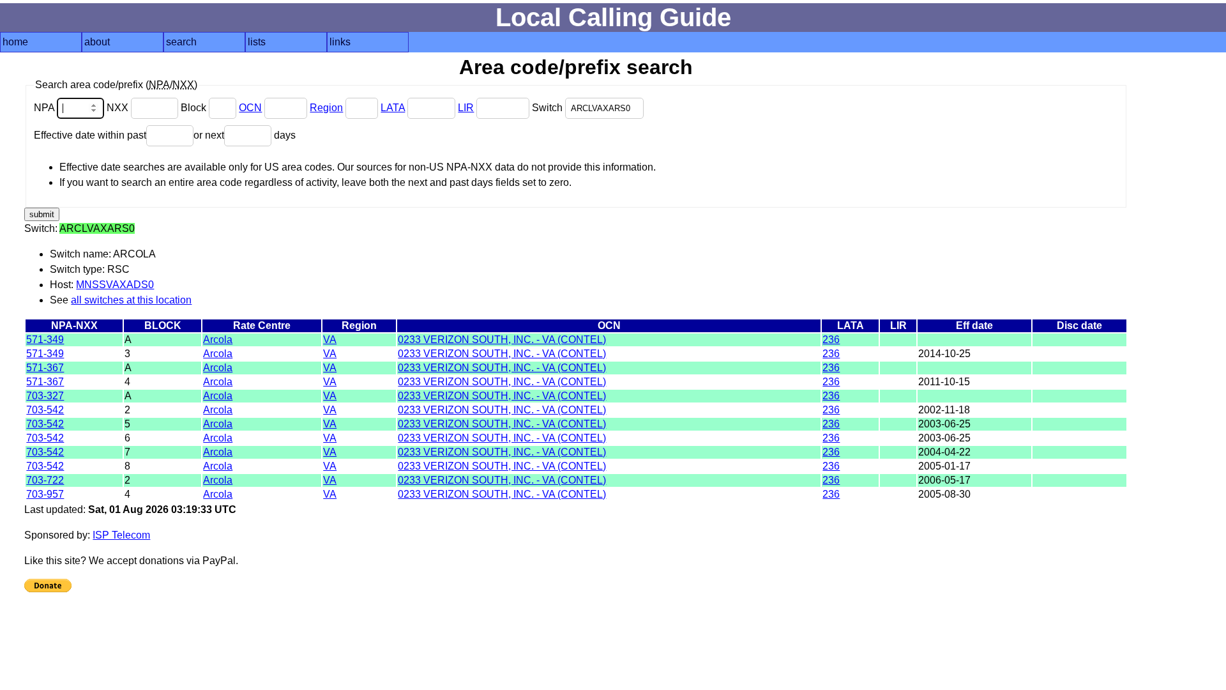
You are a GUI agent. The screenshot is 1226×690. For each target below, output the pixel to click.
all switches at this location (131, 300)
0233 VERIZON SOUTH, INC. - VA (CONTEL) (502, 339)
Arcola (217, 339)
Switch (548, 107)
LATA (393, 107)
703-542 (45, 409)
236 (831, 339)
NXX (119, 107)
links (340, 41)
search (181, 41)
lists (257, 41)
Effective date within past (90, 135)
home (15, 41)
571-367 (45, 367)
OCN (250, 107)
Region (326, 107)
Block (195, 107)
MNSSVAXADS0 (115, 284)
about (97, 41)
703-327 (45, 395)
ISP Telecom (121, 535)
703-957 (45, 494)
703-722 (45, 480)
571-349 (45, 339)
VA (330, 339)
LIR (466, 107)
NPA (45, 107)
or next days (244, 135)
